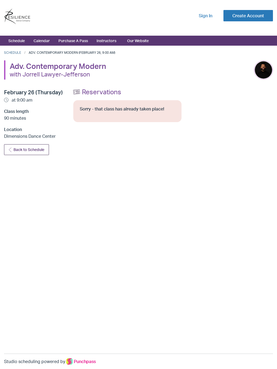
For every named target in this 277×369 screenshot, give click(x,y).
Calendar (42, 40)
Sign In (205, 15)
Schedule (16, 40)
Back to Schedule (29, 149)
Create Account (248, 15)
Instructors (106, 40)
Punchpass (85, 361)
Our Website (138, 40)
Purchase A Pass (73, 40)
